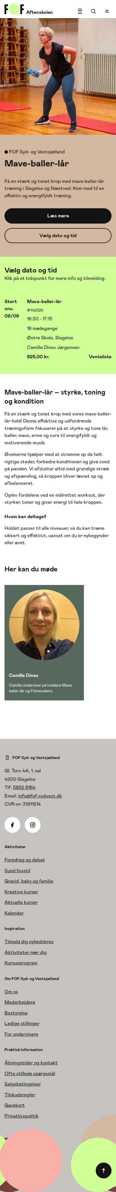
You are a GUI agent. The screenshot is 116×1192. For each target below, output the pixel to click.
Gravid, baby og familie (29, 881)
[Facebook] (12, 825)
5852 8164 (24, 787)
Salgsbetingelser (23, 1084)
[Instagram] (33, 825)
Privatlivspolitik (22, 1116)
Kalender (14, 913)
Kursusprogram (21, 963)
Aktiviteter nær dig (26, 952)
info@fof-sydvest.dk (40, 796)
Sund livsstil (17, 870)
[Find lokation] (80, 11)
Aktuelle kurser (21, 902)
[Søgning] (93, 11)
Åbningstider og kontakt (31, 1063)
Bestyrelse (16, 1013)
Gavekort (15, 1105)
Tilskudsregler (20, 1095)
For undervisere (21, 1034)
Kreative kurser (21, 892)
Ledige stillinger (22, 1023)
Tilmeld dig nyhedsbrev (29, 941)
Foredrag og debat (25, 860)
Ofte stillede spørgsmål (30, 1073)
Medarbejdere (20, 1002)
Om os (11, 992)
